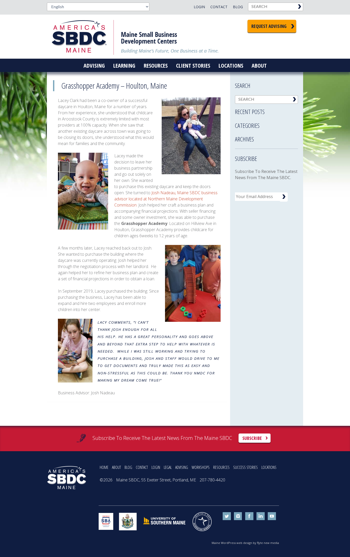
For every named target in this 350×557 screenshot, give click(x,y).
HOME (104, 467)
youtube (272, 516)
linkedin (260, 516)
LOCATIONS (268, 467)
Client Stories (193, 65)
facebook (249, 516)
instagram (238, 516)
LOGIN (155, 467)
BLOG (128, 467)
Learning (124, 65)
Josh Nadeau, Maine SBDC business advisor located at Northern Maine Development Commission (166, 199)
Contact (219, 6)
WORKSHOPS (201, 467)
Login (199, 6)
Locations (231, 65)
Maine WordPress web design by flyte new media (245, 543)
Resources (156, 65)
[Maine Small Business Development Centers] (83, 37)
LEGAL (168, 467)
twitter (227, 516)
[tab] (266, 110)
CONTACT (142, 467)
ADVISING (181, 467)
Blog (238, 6)
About (259, 65)
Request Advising (268, 26)
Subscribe (252, 438)
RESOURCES (221, 467)
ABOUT (116, 467)
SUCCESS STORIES (245, 467)
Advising (94, 65)
